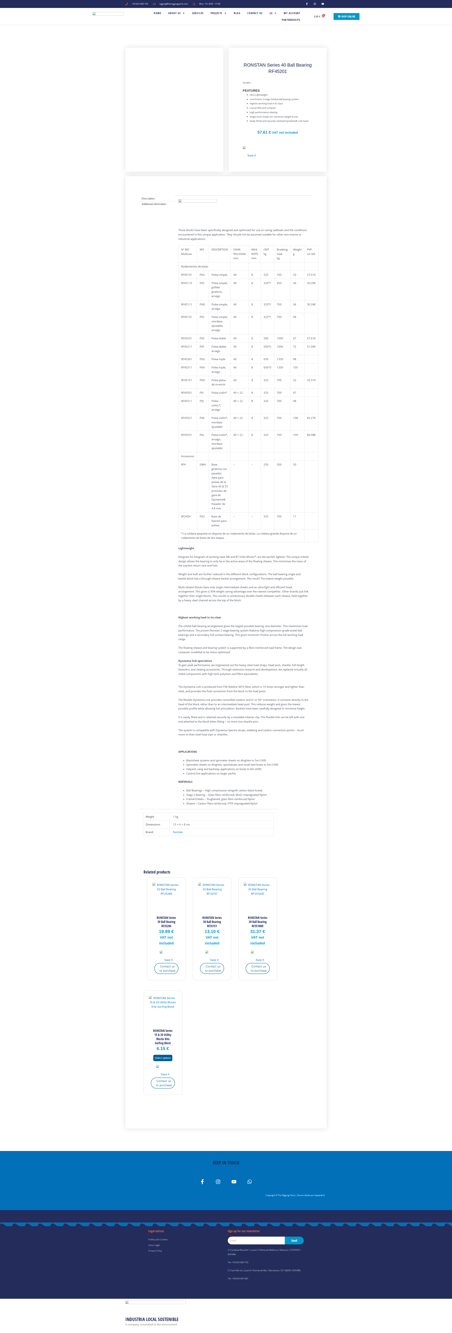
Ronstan (178, 832)
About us (174, 13)
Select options (163, 1057)
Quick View (166, 910)
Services (198, 13)
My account (292, 13)
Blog (237, 13)
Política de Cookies (158, 1239)
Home (157, 13)
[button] (249, 152)
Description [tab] (148, 198)
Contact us (254, 13)
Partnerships (291, 20)
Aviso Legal (154, 1245)
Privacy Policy (155, 1250)
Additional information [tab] (154, 203)
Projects (216, 13)
